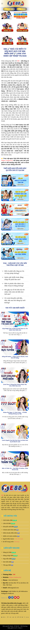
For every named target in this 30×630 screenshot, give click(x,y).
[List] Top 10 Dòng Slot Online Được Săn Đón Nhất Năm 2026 (15, 385)
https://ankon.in (7, 160)
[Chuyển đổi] (2, 271)
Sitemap (16, 541)
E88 (18, 61)
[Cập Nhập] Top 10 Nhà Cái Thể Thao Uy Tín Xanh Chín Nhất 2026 (15, 329)
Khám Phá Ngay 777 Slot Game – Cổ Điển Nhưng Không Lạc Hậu (15, 413)
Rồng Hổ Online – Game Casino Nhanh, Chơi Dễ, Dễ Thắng (15, 357)
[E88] (15, 3)
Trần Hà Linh (18, 539)
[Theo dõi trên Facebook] (9, 597)
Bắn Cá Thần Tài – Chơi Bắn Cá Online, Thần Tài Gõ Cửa (15, 469)
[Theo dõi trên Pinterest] (15, 597)
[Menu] (2, 3)
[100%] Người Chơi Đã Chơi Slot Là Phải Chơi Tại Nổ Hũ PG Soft (15, 441)
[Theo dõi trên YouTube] (18, 597)
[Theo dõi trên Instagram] (12, 597)
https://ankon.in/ (15, 577)
